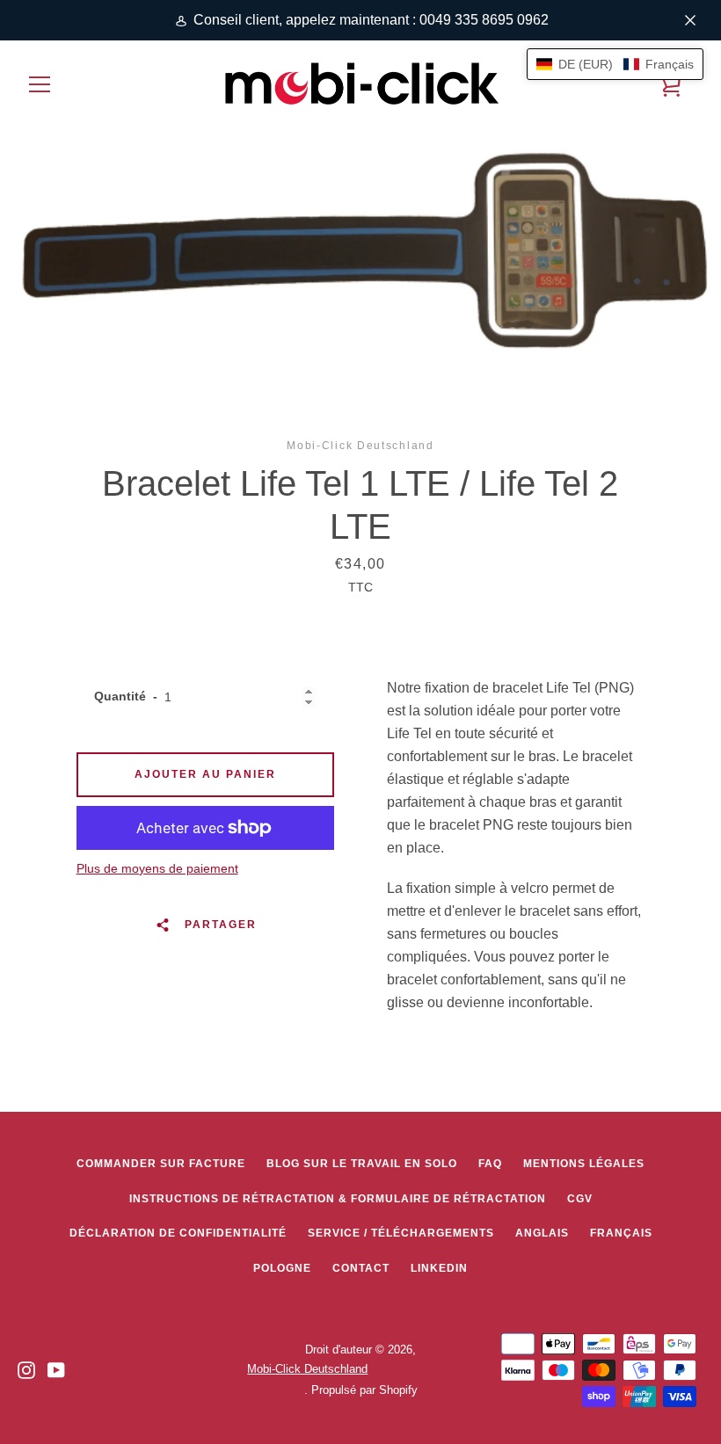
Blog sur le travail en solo (361, 1163)
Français (621, 1233)
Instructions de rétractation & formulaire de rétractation (337, 1199)
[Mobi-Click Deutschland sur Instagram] (26, 1369)
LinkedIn (439, 1268)
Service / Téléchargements (401, 1233)
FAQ (490, 1163)
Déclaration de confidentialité (178, 1233)
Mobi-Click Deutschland (307, 1368)
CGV (580, 1199)
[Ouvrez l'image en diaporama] (360, 243)
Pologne (282, 1268)
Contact (361, 1268)
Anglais (542, 1233)
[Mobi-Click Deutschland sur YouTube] (56, 1369)
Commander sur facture (160, 1163)
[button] (615, 64)
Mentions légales (584, 1163)
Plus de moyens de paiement (157, 868)
